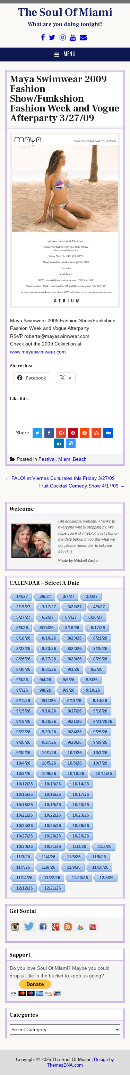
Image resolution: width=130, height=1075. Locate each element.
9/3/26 (22, 679)
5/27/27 (23, 617)
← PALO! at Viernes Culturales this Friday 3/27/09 (60, 478)
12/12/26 (24, 888)
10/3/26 (100, 752)
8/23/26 (49, 648)
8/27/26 (49, 659)
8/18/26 (23, 638)
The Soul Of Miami (65, 12)
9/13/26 (74, 700)
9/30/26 (23, 752)
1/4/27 (22, 596)
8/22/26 (23, 648)
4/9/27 (99, 607)
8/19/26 (49, 638)
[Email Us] (83, 37)
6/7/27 (71, 617)
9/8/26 (45, 690)
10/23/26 (80, 815)
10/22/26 (52, 815)
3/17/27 (49, 607)
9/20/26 (49, 721)
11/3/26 (23, 857)
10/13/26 (52, 784)
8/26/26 (23, 659)
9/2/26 (97, 669)
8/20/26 (75, 638)
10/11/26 (104, 773)
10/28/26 (52, 836)
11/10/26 (100, 867)
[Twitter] (52, 37)
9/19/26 (23, 721)
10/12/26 (24, 784)
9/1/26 (73, 669)
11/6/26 (99, 857)
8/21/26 (100, 638)
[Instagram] (63, 37)
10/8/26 (23, 773)
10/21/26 (24, 815)
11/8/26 (48, 867)
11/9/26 (74, 867)
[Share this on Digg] (108, 433)
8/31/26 (49, 669)
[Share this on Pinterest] (73, 433)
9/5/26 (69, 679)
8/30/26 (23, 669)
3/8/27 (92, 596)
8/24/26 (75, 648)
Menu (69, 54)
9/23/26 (49, 732)
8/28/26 (75, 659)
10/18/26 (24, 804)
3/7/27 (69, 596)
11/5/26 (74, 857)
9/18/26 (100, 711)
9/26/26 (23, 742)
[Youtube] (73, 37)
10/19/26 (52, 804)
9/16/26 (49, 711)
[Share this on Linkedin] (59, 443)
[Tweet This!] (37, 433)
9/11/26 (23, 700)
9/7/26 (22, 690)
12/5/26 (106, 877)
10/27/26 (24, 836)
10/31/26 (52, 846)
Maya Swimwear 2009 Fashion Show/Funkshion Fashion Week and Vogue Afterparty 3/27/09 (64, 98)
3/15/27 (23, 607)
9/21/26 (75, 721)
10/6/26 (75, 763)
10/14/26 (80, 784)
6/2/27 (48, 617)
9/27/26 (49, 742)
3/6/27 (45, 596)
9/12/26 (49, 700)
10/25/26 (52, 825)
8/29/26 (100, 659)
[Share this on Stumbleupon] (96, 433)
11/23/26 (80, 877)
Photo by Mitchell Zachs (78, 560)
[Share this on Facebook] (49, 433)
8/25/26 (100, 648)
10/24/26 (24, 825)
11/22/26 (52, 877)
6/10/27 (95, 617)
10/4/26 (23, 763)
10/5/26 (49, 763)
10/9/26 (49, 773)
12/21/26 (52, 888)
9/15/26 (23, 711)
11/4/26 (48, 857)
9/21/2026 (102, 721)
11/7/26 (23, 867)
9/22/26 (23, 732)
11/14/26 (24, 877)
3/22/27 (75, 607)
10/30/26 (24, 846)
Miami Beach (72, 459)
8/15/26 (47, 627)
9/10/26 (93, 690)
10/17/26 (80, 794)
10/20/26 (80, 804)
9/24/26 (75, 732)
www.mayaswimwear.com (38, 352)
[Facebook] (43, 37)
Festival (46, 459)
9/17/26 (75, 711)
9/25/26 (100, 732)
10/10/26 (76, 773)
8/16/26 (72, 627)
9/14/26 (100, 700)
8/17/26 (98, 627)
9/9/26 (69, 690)
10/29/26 (80, 836)
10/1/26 (49, 752)
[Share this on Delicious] (71, 443)
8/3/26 (22, 627)
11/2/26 (105, 846)
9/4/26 (45, 679)
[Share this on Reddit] (84, 433)
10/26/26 (80, 825)
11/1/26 (79, 846)
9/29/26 (100, 742)
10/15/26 (24, 794)
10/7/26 (100, 763)
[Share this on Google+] (61, 433)
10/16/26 (52, 794)
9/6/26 (92, 679)
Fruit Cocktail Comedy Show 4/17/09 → (81, 486)
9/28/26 (75, 742)
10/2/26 (75, 752)
